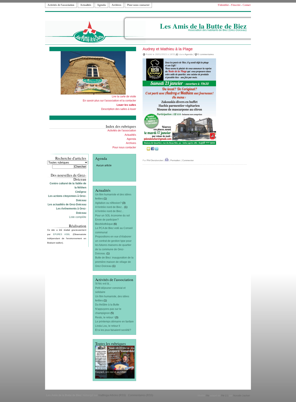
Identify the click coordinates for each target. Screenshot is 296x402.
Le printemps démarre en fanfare (114, 321)
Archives (116, 5)
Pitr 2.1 (224, 395)
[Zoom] (179, 144)
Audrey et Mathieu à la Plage (168, 49)
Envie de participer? (107, 219)
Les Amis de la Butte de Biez (203, 26)
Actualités (85, 5)
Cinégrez (80, 191)
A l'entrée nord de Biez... (109, 207)
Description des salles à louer (118, 109)
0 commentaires (206, 54)
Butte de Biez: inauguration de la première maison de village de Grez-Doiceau (114, 262)
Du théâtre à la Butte (107, 304)
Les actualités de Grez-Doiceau (67, 204)
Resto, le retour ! (104, 317)
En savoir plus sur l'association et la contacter (109, 100)
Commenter (188, 160)
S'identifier (223, 5)
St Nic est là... (103, 283)
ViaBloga (103, 395)
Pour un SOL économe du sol (112, 215)
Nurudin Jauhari (241, 395)
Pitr (207, 395)
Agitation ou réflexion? (108, 202)
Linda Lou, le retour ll (107, 325)
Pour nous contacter (138, 5)
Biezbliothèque (104, 224)
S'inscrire (236, 5)
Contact (246, 5)
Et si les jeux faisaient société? (113, 330)
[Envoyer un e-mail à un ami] (148, 149)
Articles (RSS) (117, 395)
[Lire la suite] (115, 362)
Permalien (175, 160)
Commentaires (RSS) (140, 395)
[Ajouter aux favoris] (144, 149)
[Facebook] (152, 149)
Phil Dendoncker (155, 160)
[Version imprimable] (166, 160)
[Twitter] (156, 149)
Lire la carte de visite (124, 96)
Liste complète (77, 217)
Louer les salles (126, 104)
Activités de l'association (60, 5)
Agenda (101, 5)
